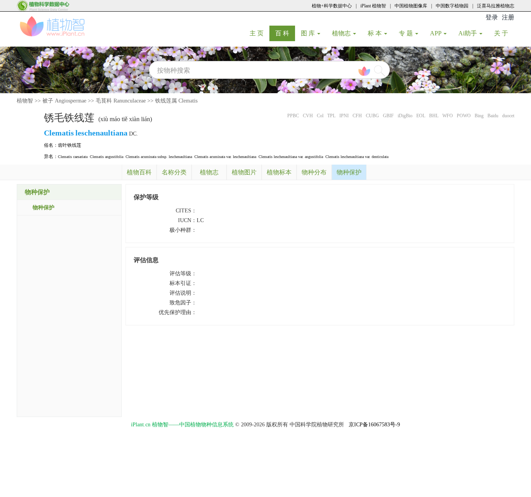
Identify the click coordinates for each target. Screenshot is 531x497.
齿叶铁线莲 (69, 145)
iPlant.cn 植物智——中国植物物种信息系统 (182, 424)
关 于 (504, 33)
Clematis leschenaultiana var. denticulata (356, 157)
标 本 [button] (375, 33)
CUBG (372, 115)
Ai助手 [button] (468, 33)
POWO (464, 115)
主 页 (259, 33)
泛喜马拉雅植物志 (495, 6)
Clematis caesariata (72, 157)
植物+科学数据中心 (332, 6)
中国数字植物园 (452, 6)
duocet (508, 115)
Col (320, 115)
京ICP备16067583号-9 (374, 424)
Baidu (492, 115)
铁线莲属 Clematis (176, 101)
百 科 (285, 33)
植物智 (25, 101)
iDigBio (405, 115)
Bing (479, 115)
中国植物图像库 (411, 6)
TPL (331, 115)
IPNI (344, 115)
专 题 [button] (406, 33)
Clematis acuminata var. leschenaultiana (225, 157)
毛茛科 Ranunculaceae (121, 101)
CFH (357, 115)
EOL (420, 115)
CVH (308, 115)
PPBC (293, 115)
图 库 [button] (308, 33)
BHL (433, 115)
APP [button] (436, 33)
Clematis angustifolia (106, 157)
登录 (492, 17)
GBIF (388, 115)
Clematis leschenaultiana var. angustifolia (291, 157)
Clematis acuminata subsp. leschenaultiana (159, 157)
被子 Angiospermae (64, 101)
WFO (447, 115)
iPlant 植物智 (373, 6)
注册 (508, 17)
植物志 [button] (342, 33)
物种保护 (43, 207)
